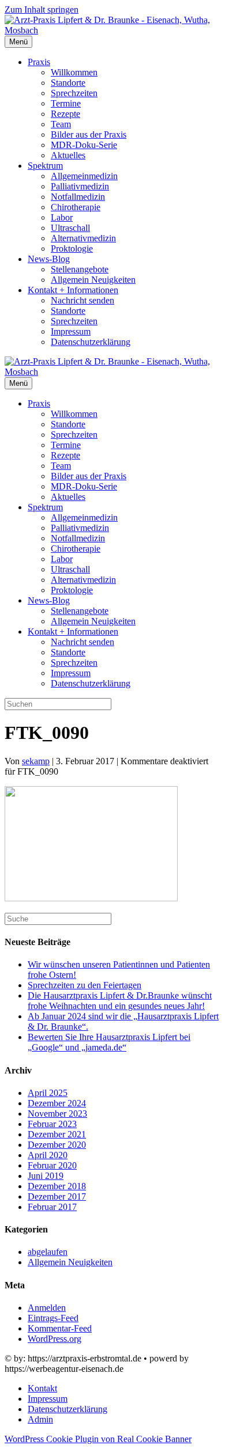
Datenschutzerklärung (90, 342)
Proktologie (72, 248)
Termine (66, 103)
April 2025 (48, 1093)
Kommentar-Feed (60, 1328)
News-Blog (49, 259)
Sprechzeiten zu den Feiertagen (84, 985)
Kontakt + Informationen (73, 290)
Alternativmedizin (83, 238)
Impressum (71, 331)
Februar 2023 (52, 1124)
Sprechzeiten (74, 93)
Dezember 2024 (57, 1103)
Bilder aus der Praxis (88, 134)
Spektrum (45, 165)
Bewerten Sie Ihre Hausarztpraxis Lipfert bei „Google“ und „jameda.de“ (109, 1042)
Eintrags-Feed (53, 1318)
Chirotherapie (75, 207)
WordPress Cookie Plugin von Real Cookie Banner (98, 1439)
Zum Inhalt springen (41, 9)
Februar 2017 (52, 1207)
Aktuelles (68, 155)
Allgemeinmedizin (84, 176)
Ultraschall (70, 228)
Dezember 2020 (57, 1145)
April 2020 (48, 1155)
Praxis (39, 62)
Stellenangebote (79, 269)
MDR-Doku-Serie (84, 145)
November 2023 (57, 1113)
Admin (40, 1419)
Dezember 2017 (57, 1196)
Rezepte (65, 114)
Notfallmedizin (78, 197)
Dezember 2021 (57, 1134)
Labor (62, 217)
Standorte (68, 83)
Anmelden (47, 1308)
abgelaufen (48, 1252)
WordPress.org (54, 1339)
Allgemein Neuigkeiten (93, 280)
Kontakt (42, 1388)
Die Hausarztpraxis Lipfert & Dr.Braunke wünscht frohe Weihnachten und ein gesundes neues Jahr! (120, 1001)
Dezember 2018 (57, 1186)
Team (61, 124)
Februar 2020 (52, 1165)
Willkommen (74, 72)
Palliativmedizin (80, 186)
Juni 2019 (45, 1176)
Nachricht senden (82, 300)
